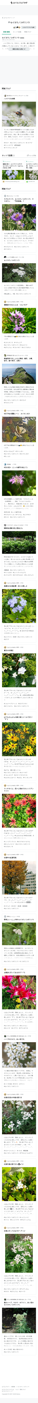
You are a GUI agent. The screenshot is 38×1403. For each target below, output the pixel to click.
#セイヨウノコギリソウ (17, 143)
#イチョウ (7, 906)
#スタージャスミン (10, 1150)
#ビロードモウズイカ (20, 775)
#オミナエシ (23, 1025)
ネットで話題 (17, 32)
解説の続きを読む (18, 49)
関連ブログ (27, 32)
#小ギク (13, 906)
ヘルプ (17, 1389)
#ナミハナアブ (8, 145)
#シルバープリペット (10, 703)
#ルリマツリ (8, 637)
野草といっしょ (11, 916)
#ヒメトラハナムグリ (19, 572)
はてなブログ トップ (9, 17)
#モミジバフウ (14, 1220)
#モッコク (7, 456)
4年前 (21, 1228)
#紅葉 (19, 906)
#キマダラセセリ (18, 575)
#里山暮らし (8, 294)
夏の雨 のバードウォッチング (15, 95)
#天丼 (14, 637)
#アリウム (19, 514)
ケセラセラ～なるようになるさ (15, 525)
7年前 (29, 1299)
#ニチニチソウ (8, 342)
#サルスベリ (23, 345)
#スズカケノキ (8, 846)
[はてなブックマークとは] (14, 155)
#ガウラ (6, 639)
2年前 (21, 583)
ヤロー (16, 43)
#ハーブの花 (8, 1084)
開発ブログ (23, 1389)
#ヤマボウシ (8, 249)
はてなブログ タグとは (8, 1389)
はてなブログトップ (7, 1391)
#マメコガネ (8, 572)
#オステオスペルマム (23, 841)
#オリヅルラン (8, 706)
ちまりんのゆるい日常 (13, 301)
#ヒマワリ (14, 1028)
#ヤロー (6, 143)
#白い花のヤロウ (18, 1349)
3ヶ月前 (16, 196)
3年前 (21, 854)
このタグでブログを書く (28, 27)
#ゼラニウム (8, 347)
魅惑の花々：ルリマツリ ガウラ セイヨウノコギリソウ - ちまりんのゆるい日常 (13, 166)
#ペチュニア (18, 342)
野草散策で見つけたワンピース (15, 355)
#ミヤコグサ (8, 575)
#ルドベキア (23, 772)
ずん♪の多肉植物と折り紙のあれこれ (16, 1036)
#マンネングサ (27, 777)
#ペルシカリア (8, 775)
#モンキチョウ (29, 575)
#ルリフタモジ (26, 347)
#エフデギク (27, 514)
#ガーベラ (22, 1291)
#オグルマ (23, 400)
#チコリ (6, 517)
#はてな (6, 770)
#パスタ (19, 1150)
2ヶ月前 (26, 95)
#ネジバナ (7, 1028)
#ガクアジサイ (22, 703)
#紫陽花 (6, 570)
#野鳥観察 (17, 145)
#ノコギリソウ (24, 961)
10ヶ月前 (21, 257)
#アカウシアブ (8, 402)
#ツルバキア (17, 347)
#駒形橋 (25, 1150)
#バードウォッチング (10, 147)
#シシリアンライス (10, 841)
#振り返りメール (15, 770)
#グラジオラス (23, 1028)
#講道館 (24, 906)
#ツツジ (6, 1220)
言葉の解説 (6, 32)
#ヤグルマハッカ (9, 514)
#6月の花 (7, 512)
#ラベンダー (19, 451)
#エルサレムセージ (10, 777)
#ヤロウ (6, 1291)
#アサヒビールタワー (26, 1153)
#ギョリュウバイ (9, 844)
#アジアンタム (24, 1289)
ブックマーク (6, 161)
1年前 (21, 301)
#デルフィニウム (25, 1220)
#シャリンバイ (24, 1217)
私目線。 (9, 464)
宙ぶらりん (10, 196)
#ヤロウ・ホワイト (19, 1084)
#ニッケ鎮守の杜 (16, 512)
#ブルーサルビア (9, 451)
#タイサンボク (24, 454)
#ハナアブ (29, 143)
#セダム (19, 777)
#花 (14, 294)
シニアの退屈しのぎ (12, 257)
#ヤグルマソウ (8, 247)
